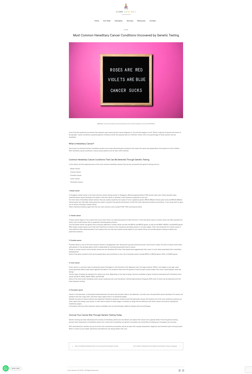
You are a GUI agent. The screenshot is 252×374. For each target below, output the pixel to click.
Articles (126, 30)
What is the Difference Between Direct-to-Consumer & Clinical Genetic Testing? (96, 346)
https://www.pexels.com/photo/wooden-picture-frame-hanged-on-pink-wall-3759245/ (129, 124)
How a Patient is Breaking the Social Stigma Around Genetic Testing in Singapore (155, 346)
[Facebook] (179, 370)
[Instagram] (183, 370)
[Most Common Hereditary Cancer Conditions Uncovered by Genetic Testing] (126, 80)
